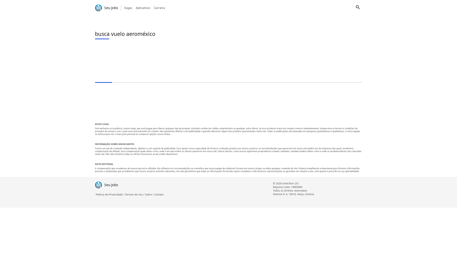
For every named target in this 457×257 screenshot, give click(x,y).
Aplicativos (143, 8)
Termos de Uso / (135, 194)
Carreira (159, 8)
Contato (159, 194)
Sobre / (149, 194)
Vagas (128, 8)
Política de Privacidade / (110, 194)
